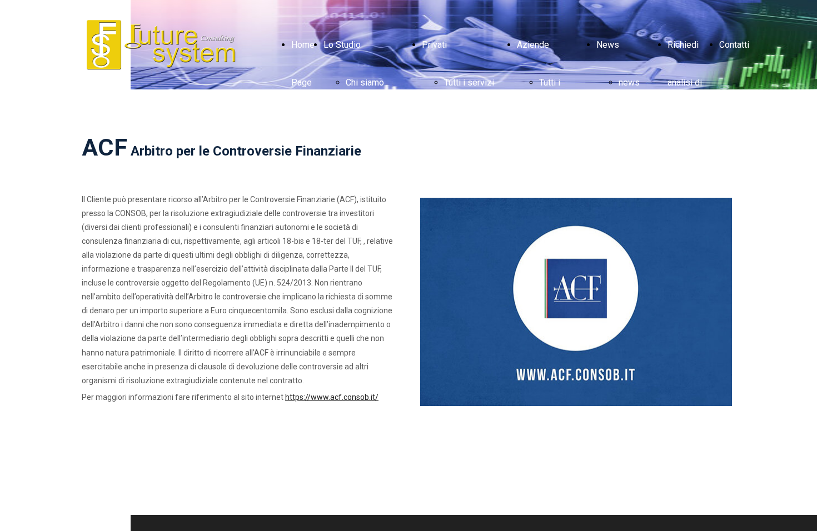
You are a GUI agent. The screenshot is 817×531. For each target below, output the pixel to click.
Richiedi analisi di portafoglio (688, 82)
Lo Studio (342, 44)
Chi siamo (365, 82)
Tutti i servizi (469, 82)
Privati (434, 44)
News (607, 44)
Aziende (533, 44)
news (629, 82)
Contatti (734, 44)
